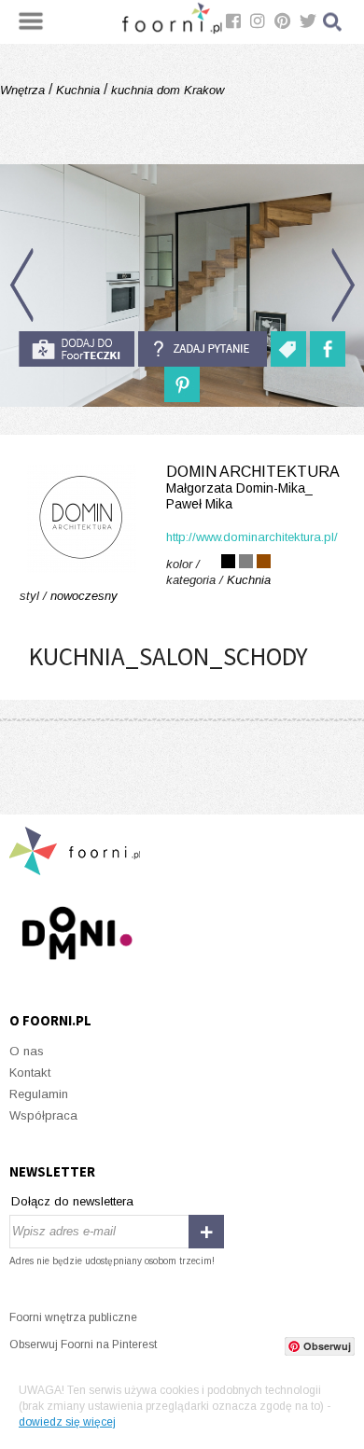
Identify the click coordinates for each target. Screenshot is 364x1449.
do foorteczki (76, 349)
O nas (26, 1051)
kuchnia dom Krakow (165, 90)
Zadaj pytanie (202, 349)
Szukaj (333, 22)
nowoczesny (84, 596)
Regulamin (38, 1094)
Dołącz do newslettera (72, 1201)
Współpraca (43, 1115)
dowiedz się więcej (67, 1421)
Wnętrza (24, 90)
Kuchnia (78, 90)
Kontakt (29, 1073)
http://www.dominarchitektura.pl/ (252, 537)
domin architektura (253, 487)
